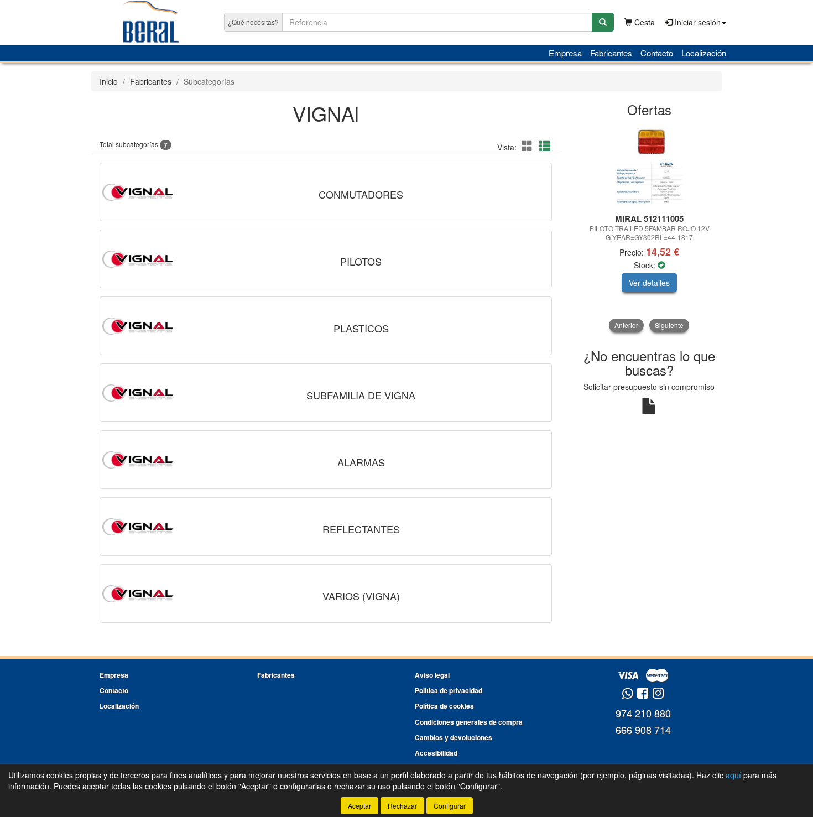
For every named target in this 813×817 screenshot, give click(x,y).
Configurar (450, 805)
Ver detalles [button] (649, 282)
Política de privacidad (448, 690)
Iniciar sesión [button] (697, 22)
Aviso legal (432, 675)
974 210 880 (643, 713)
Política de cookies (444, 706)
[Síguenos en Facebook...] (643, 694)
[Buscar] (603, 22)
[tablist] (649, 228)
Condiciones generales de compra (469, 722)
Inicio (109, 81)
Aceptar (359, 805)
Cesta (643, 22)
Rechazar (402, 805)
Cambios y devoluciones (453, 737)
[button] (529, 146)
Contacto (656, 53)
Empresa (565, 53)
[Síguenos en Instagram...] (658, 694)
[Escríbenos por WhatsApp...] (627, 694)
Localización (703, 53)
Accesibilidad (436, 753)
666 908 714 (643, 729)
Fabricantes (611, 53)
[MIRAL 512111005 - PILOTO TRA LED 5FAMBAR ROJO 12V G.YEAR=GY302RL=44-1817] (649, 165)
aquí (733, 774)
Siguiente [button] (669, 325)
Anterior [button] (626, 325)
